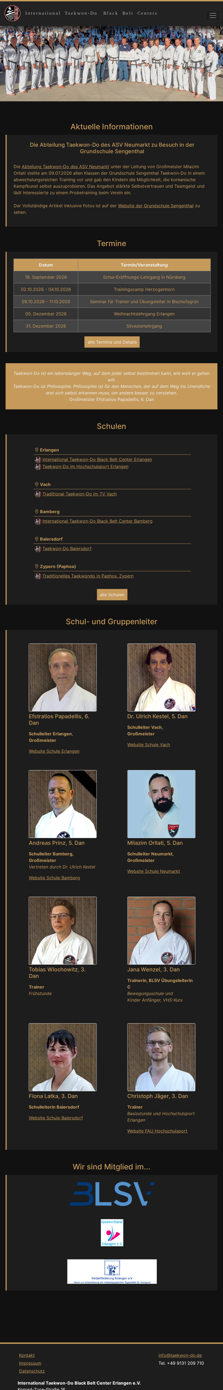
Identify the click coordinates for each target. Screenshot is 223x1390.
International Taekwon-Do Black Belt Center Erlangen (97, 459)
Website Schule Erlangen (54, 751)
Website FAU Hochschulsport (157, 1131)
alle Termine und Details (112, 342)
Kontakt (27, 1355)
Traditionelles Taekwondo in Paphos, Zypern (88, 576)
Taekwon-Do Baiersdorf (67, 548)
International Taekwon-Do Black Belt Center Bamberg (97, 521)
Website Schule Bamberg (54, 877)
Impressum (30, 1363)
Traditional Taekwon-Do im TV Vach (79, 494)
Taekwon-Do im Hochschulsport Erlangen (85, 466)
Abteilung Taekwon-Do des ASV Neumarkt (65, 166)
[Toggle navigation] (213, 15)
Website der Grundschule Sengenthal (156, 205)
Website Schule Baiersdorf (56, 1118)
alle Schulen (112, 594)
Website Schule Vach (148, 744)
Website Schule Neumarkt (153, 871)
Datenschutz (32, 1371)
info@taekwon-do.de (180, 1355)
